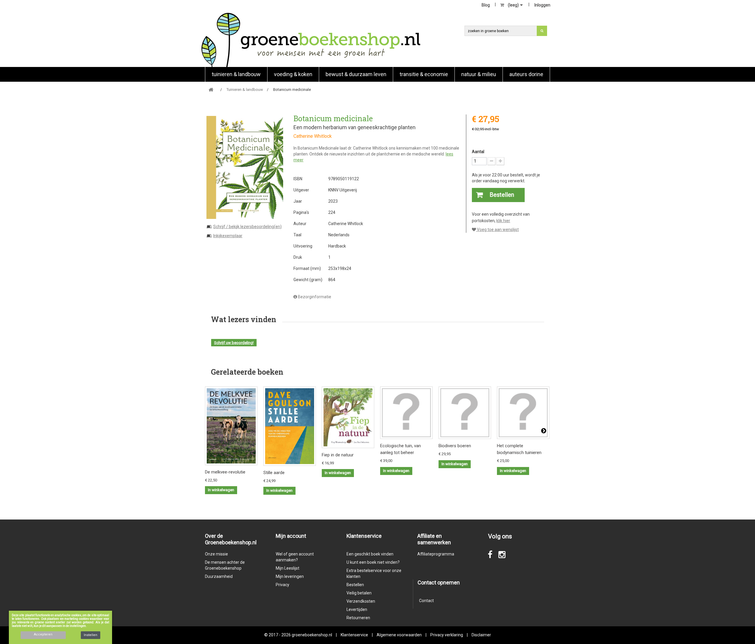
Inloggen (542, 5)
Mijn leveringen (290, 576)
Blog (486, 5)
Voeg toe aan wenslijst (497, 229)
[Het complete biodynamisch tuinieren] (523, 412)
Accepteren (43, 634)
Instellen (90, 635)
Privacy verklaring (446, 634)
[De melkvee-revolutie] (231, 425)
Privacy (282, 584)
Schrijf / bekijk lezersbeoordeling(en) (247, 226)
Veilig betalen (359, 593)
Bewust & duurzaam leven (356, 74)
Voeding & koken (293, 74)
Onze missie (216, 554)
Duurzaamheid (219, 576)
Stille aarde (274, 472)
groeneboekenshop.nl (312, 634)
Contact (426, 600)
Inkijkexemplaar (227, 235)
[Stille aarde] (289, 426)
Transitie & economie (424, 74)
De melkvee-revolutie (225, 472)
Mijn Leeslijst (287, 568)
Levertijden (357, 609)
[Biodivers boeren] (465, 412)
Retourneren (358, 617)
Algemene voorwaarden (399, 634)
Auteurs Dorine (526, 74)
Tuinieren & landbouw (236, 74)
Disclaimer (481, 634)
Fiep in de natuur (338, 455)
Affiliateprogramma (435, 554)
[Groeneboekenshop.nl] (311, 39)
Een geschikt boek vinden (370, 554)
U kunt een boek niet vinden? (373, 562)
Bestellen (355, 584)
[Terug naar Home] (210, 90)
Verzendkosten (361, 601)
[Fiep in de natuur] (348, 417)
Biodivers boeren (455, 445)
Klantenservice (354, 634)
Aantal (478, 151)
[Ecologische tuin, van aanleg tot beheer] (406, 412)
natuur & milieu (478, 74)
